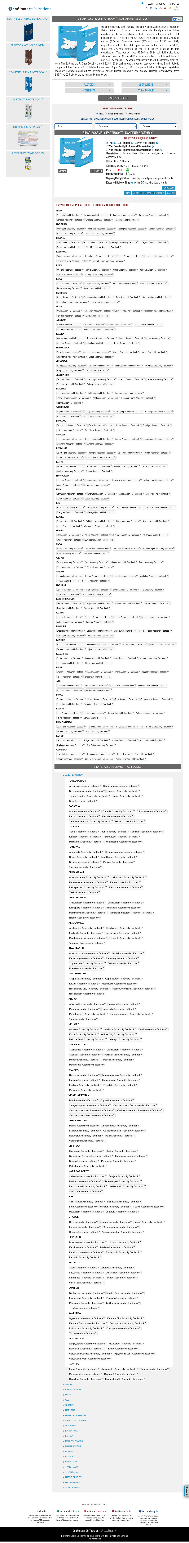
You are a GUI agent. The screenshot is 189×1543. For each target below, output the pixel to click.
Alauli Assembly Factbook (69, 242)
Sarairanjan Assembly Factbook (71, 649)
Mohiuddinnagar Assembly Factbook (104, 644)
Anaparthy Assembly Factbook (86, 978)
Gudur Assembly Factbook (84, 1267)
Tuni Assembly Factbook (83, 1333)
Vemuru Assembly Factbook (130, 821)
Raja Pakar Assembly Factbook (101, 745)
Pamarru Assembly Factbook (85, 1059)
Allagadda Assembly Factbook (86, 852)
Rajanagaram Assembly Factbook (87, 993)
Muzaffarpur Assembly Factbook (72, 356)
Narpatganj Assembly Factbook (158, 310)
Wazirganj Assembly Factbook (101, 512)
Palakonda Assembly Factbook (119, 1009)
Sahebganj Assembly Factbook (71, 567)
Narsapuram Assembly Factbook (87, 791)
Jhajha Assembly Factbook (123, 685)
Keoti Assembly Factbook (69, 594)
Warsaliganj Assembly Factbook (99, 526)
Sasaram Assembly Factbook (99, 621)
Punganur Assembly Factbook (85, 1374)
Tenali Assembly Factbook (84, 1308)
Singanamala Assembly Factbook (87, 963)
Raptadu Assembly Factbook (85, 1257)
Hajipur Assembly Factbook (70, 740)
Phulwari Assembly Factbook (99, 663)
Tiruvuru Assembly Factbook (122, 1348)
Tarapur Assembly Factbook (99, 690)
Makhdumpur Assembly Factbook (99, 329)
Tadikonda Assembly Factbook (123, 1303)
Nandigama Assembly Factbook (86, 1348)
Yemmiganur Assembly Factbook (124, 841)
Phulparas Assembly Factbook (71, 384)
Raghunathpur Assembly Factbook (159, 548)
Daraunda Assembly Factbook (127, 548)
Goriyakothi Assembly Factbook (127, 480)
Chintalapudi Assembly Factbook (87, 1201)
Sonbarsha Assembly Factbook (100, 233)
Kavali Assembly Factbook (153, 1029)
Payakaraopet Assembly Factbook (88, 938)
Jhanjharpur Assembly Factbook (102, 379)
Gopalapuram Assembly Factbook (124, 978)
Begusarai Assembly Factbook (129, 393)
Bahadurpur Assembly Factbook (100, 256)
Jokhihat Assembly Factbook (128, 310)
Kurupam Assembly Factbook (124, 1004)
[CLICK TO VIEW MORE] (28, 25)
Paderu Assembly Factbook (84, 1009)
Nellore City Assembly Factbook (118, 1034)
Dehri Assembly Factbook (69, 712)
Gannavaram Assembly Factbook (126, 902)
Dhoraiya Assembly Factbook (153, 269)
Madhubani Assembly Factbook (97, 594)
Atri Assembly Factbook (94, 324)
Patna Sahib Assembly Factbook (101, 457)
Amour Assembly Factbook (69, 297)
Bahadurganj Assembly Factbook (99, 297)
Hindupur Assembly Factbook (125, 1242)
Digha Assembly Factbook (130, 452)
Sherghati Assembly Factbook (71, 512)
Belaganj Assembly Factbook (101, 507)
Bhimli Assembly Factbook (84, 1100)
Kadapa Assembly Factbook (84, 1080)
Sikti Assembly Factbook (98, 315)
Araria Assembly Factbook (69, 310)
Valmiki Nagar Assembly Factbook (99, 416)
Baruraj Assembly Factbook (70, 562)
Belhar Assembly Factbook (125, 269)
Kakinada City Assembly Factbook (126, 1318)
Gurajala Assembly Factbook (125, 1176)
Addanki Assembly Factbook (85, 811)
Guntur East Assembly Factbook (87, 1293)
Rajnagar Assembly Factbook (101, 384)
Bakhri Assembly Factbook (100, 393)
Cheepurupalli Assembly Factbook (121, 1125)
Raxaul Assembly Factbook (69, 608)
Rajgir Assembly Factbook (126, 343)
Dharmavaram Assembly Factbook (88, 1242)
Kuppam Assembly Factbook (131, 1156)
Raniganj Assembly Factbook (70, 315)
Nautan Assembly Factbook (157, 603)
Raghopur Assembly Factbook (71, 745)
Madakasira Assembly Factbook (117, 1247)
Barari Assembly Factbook (99, 466)
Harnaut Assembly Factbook (131, 338)
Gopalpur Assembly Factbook (127, 630)
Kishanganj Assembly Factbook (156, 297)
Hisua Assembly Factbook (128, 521)
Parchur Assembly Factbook (84, 816)
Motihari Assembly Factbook (70, 731)
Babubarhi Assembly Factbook (71, 379)
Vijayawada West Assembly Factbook (90, 1358)
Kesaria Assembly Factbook (159, 726)
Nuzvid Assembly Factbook (148, 1206)
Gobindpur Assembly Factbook (100, 521)
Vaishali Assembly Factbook (100, 567)
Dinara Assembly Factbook (127, 671)
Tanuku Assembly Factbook (127, 796)
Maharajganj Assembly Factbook (159, 480)
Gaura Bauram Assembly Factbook (109, 260)
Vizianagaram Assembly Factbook (87, 1140)
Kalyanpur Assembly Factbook (130, 726)
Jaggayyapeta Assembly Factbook (88, 1343)
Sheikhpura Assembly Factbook (152, 685)
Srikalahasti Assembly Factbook (123, 1272)
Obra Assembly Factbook (95, 717)
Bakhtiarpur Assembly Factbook (72, 452)
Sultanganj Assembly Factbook (99, 274)
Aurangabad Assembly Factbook (72, 365)
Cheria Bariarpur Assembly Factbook (74, 397)
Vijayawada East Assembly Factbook (134, 1353)
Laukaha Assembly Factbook (160, 379)
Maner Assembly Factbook (125, 658)
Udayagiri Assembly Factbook (125, 1039)
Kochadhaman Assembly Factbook (73, 302)
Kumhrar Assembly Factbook (70, 457)
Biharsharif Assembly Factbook (102, 338)
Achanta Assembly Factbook (85, 786)
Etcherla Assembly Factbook (85, 1130)
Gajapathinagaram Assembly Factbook (124, 1130)
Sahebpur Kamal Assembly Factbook (138, 397)
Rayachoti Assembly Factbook (86, 1379)
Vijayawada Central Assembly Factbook (91, 1353)
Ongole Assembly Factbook (84, 1232)
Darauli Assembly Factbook (98, 548)
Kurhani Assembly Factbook (154, 351)
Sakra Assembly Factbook (101, 356)
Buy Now (171, 192)
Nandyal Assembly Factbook (85, 862)
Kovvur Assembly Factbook (84, 983)
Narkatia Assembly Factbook (128, 603)
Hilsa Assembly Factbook (159, 338)
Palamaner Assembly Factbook (118, 1161)
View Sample (96, 170)
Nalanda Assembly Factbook (99, 343)
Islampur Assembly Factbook (70, 343)
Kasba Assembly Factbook (131, 493)
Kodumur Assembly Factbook (146, 831)
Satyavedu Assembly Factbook (86, 1272)
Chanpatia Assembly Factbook (99, 603)
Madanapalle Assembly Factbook (119, 1369)
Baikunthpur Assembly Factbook (72, 425)
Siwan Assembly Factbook (69, 553)
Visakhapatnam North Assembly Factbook (92, 1110)
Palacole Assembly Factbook (123, 791)
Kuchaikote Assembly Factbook (99, 430)
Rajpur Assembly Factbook (69, 676)
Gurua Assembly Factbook (101, 365)
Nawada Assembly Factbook (156, 521)
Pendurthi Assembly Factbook (126, 938)
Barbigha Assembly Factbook (70, 521)
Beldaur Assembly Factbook (96, 242)
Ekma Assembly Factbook (98, 480)
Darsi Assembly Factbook (83, 1222)
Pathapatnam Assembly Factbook (88, 887)
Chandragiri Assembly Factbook (86, 1151)
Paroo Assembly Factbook (151, 562)
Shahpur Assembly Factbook (99, 219)
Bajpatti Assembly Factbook (70, 439)
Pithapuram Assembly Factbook (87, 1328)
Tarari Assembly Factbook (127, 219)
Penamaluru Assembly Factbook (87, 1064)
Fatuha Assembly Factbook (157, 452)
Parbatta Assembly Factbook (70, 247)
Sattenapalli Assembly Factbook (127, 1186)
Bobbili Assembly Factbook (84, 1125)
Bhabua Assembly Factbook (70, 617)
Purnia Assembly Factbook (69, 498)
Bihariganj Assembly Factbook (102, 228)
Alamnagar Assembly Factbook (71, 228)
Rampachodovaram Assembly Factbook (131, 1014)
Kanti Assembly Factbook (97, 562)
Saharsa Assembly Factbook (70, 233)
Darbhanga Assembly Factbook (159, 256)
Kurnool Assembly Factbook (85, 836)
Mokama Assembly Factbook (156, 534)
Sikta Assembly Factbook (69, 416)
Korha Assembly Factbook (157, 493)
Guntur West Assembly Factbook (125, 1293)
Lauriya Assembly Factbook (98, 411)
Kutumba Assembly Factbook (159, 365)
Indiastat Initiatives (94, 1504)
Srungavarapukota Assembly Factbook (90, 1105)
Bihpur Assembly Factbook (99, 630)
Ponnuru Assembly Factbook (122, 1298)
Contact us (173, 3)
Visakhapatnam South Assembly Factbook (140, 1110)
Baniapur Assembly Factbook (70, 480)
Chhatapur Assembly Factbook (71, 699)
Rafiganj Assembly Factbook (70, 370)
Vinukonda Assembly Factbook (86, 1191)
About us (160, 3)
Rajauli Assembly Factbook (69, 526)
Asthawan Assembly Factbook (71, 338)
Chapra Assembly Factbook (98, 283)
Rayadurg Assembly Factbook (122, 958)
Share (178, 19)
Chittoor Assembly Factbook (122, 1151)
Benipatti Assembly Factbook (71, 589)
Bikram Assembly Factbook (70, 658)
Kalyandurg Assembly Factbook (86, 958)
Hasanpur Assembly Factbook (125, 242)
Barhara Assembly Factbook (123, 215)
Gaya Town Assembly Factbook (161, 507)
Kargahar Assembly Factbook (156, 617)
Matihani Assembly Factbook (106, 397)
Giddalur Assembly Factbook (116, 1222)
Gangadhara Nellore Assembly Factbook (91, 1156)
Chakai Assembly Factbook (69, 685)
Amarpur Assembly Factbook (70, 269)
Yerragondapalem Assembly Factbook (123, 1232)
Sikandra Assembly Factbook (70, 690)
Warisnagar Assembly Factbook (131, 758)
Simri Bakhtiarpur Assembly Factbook (103, 247)
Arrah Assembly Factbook (96, 215)
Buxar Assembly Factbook (100, 671)
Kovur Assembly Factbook (84, 1034)
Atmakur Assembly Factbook (85, 1029)
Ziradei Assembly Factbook (96, 553)
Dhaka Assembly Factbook (125, 576)
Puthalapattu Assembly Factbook (88, 1166)
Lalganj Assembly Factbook (97, 740)
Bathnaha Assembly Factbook (99, 439)
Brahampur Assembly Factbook (71, 671)
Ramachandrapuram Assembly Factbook (132, 912)
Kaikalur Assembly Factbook (116, 1206)
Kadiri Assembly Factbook (83, 1247)
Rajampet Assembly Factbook (121, 1374)
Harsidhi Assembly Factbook (101, 726)
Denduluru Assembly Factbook (124, 1201)
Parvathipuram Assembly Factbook (88, 1014)
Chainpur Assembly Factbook (98, 617)
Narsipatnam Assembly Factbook (123, 933)
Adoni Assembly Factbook (84, 831)
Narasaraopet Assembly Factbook (123, 1181)
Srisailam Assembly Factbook (85, 867)
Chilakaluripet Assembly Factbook (88, 1176)
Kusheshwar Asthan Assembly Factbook (135, 754)
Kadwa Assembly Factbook (127, 466)
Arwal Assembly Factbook (69, 324)
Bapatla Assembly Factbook (119, 811)
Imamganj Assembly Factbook (129, 365)
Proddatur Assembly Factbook (120, 1085)
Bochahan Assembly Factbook (97, 351)
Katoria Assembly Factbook (70, 274)
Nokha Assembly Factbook (69, 717)
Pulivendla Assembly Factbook (86, 1090)
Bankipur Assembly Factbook (102, 452)
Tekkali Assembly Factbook (84, 892)
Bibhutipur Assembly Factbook (71, 644)
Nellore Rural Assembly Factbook (88, 1039)
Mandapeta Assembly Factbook (123, 907)
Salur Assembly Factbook (83, 1019)
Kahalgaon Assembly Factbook (157, 630)
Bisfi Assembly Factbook (98, 589)
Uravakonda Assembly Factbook (87, 968)
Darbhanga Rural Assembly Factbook (74, 260)
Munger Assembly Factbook (70, 539)
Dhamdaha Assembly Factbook (102, 493)
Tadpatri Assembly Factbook (123, 963)
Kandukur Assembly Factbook (120, 1029)
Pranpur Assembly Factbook (99, 471)
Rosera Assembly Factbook (70, 758)
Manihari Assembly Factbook (70, 471)
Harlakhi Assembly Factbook (125, 589)
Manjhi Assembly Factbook (69, 484)
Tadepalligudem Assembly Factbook (89, 796)
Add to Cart (168, 187)
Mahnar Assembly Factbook (125, 740)
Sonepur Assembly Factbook (97, 288)
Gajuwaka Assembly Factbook (117, 1100)
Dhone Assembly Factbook (84, 857)
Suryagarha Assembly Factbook (100, 539)
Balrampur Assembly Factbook (71, 466)
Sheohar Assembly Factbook (95, 580)
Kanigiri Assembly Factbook (149, 1222)
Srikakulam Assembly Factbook (126, 887)
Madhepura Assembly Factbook (132, 228)
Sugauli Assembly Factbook (97, 608)
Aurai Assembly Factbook (69, 351)
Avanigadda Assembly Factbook (87, 1049)
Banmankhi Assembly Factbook (71, 493)
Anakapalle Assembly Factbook (87, 928)
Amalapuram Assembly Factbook (87, 902)
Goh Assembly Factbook (94, 712)
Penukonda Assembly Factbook (86, 1252)
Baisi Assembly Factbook (128, 297)
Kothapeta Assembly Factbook (86, 907)
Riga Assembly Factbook (68, 580)
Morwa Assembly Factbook (135, 644)
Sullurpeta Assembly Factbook (86, 1277)
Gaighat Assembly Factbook (126, 351)
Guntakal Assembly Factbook (128, 953)
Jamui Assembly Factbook (96, 685)
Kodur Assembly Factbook (84, 1369)
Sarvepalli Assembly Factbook (118, 1267)
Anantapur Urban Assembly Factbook (89, 953)
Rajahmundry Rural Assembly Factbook (133, 988)
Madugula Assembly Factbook (86, 933)
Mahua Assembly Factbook (152, 740)
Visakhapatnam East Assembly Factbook (135, 1105)
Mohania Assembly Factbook (70, 621)
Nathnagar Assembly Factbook (71, 635)
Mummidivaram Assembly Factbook (88, 912)
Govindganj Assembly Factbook (71, 726)
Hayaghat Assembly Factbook (71, 754)
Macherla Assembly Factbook (85, 1181)
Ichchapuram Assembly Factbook (128, 877)
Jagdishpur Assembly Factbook (153, 215)
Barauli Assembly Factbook (102, 425)
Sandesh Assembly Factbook (70, 219)
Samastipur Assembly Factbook (100, 758)
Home (127, 192)
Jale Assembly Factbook (152, 589)
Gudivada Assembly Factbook (85, 1054)
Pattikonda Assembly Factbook (86, 841)
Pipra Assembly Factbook (127, 699)
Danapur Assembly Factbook (97, 658)
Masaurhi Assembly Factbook (154, 658)
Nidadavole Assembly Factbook (119, 983)
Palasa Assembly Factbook (125, 882)
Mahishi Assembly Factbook (162, 228)
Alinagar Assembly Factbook (70, 256)
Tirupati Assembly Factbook (121, 1277)
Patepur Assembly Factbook (163, 644)
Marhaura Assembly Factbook (154, 283)
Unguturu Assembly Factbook (122, 1211)
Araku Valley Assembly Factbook (87, 1004)
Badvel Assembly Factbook (84, 1075)
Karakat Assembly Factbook (121, 712)
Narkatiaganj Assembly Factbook (128, 411)
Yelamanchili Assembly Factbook (87, 943)
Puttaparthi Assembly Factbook (124, 1252)
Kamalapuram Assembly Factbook (121, 1080)
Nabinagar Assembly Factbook (150, 712)
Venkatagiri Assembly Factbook (86, 1282)
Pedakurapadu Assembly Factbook (88, 1186)
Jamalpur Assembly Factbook (96, 534)
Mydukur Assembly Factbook (85, 1085)
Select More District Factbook (148, 192)
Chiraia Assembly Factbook (98, 576)
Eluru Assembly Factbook (83, 1206)
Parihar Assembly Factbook (128, 439)
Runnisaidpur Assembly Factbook (158, 439)
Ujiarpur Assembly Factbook (101, 649)
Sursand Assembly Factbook (100, 443)
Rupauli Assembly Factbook (97, 498)
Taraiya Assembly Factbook (97, 484)
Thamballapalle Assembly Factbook (125, 1379)
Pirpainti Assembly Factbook (101, 635)
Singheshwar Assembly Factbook (156, 699)
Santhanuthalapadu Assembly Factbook (91, 821)
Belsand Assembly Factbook (70, 576)
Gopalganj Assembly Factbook (157, 425)
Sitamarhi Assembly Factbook (71, 443)
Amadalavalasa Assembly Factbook (89, 877)
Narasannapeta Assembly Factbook (88, 882)
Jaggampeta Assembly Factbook (87, 1318)
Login (150, 3)
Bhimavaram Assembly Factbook (121, 786)
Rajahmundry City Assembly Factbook (90, 988)
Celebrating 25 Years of (86, 1531)
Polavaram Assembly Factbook (86, 1211)
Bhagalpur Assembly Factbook (71, 630)
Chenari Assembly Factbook (127, 617)
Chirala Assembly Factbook (152, 811)
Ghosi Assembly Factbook (120, 324)
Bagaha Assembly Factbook (70, 411)
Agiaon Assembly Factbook (69, 215)
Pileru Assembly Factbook (154, 1369)
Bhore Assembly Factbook (128, 425)
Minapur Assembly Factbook (124, 562)
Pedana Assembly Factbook (119, 1059)
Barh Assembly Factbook (69, 534)
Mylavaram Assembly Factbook (126, 1343)
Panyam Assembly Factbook (119, 862)
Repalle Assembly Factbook (118, 816)
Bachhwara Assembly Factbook (71, 393)
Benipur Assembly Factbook (130, 256)
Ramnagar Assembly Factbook (159, 411)
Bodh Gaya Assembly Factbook (131, 507)
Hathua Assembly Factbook (70, 430)
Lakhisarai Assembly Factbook (126, 534)
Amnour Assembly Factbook (70, 283)
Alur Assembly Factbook (115, 831)
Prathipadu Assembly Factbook (86, 1303)
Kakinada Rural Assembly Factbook (88, 1323)
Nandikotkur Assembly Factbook (119, 857)
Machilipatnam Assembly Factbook (123, 1054)
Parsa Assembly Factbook (69, 288)
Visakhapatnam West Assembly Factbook (92, 1115)
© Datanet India (94, 1538)
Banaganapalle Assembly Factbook (124, 852)
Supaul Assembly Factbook (69, 704)
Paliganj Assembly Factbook (70, 663)
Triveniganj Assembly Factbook (98, 704)
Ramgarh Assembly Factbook (97, 676)
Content (62, 170)
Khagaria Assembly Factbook (154, 242)
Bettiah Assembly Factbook (70, 603)
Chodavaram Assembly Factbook (124, 928)
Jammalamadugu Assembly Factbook (122, 1075)
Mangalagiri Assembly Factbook (87, 1298)
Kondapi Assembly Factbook (85, 1227)
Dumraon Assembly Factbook (155, 671)
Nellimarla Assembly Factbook (86, 1135)
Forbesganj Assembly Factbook (98, 310)
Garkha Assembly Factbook (125, 283)
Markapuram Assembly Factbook (121, 1227)
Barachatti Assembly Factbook (71, 507)
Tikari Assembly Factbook (97, 370)
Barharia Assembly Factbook (70, 548)
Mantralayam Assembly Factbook (121, 836)
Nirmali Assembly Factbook (100, 699)
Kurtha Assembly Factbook (70, 329)
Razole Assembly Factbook (84, 917)
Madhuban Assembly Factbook (154, 576)
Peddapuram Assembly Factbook (128, 1323)
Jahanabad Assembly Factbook (148, 324)
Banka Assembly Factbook (98, 269)
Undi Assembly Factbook (83, 801)
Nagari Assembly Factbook (84, 1161)
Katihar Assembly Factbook (154, 466)
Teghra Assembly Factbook (70, 402)
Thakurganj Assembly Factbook (105, 302)
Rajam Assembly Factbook (120, 1135)
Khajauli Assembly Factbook (132, 379)
